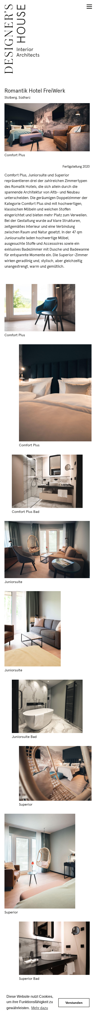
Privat (86, 988)
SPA (88, 982)
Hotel (86, 971)
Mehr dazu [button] (39, 1008)
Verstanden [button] (74, 1002)
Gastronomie (79, 977)
